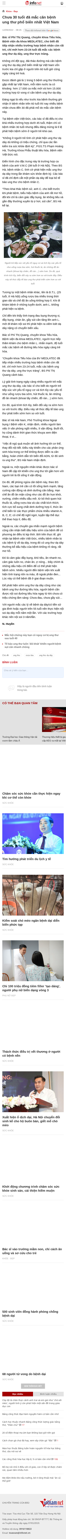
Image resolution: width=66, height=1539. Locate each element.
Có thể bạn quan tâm (19, 703)
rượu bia (29, 655)
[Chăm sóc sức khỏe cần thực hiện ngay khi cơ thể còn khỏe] (33, 768)
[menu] (4, 3)
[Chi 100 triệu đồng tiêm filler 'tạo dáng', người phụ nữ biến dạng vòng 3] (33, 960)
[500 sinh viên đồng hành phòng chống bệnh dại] (33, 1286)
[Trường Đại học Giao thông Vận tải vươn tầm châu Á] (21, 719)
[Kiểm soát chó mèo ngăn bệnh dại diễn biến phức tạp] (33, 895)
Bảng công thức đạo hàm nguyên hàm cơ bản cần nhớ (30, 1414)
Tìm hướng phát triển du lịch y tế (26, 859)
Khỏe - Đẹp (12, 11)
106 (56, 1459)
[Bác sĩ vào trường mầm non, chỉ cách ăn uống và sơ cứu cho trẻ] (33, 1223)
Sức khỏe (8, 803)
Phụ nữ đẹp (9, 995)
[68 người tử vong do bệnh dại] (33, 1348)
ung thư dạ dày (46, 655)
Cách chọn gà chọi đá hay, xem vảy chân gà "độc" (28, 1440)
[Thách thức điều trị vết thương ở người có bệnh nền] (33, 1026)
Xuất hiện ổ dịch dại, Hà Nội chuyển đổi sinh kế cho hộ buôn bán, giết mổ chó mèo (31, 1121)
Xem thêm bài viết (33, 1386)
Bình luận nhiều (48, 1394)
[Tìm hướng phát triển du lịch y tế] (33, 833)
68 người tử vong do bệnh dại (24, 1374)
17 (22, 1424)
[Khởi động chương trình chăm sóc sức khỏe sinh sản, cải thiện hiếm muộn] (33, 1161)
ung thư (16, 655)
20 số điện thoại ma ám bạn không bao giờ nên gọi (28, 1432)
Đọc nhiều (17, 1394)
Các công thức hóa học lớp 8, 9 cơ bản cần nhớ (26, 1459)
